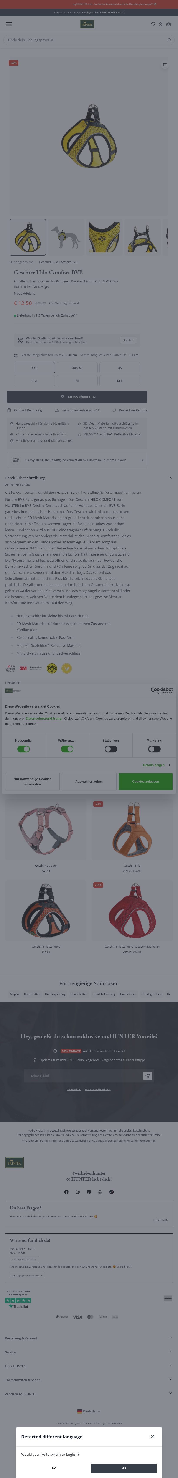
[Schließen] (152, 1436)
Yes (124, 1468)
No (54, 1468)
